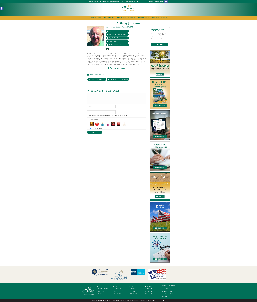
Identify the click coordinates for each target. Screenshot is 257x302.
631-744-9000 (148, 291)
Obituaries (164, 17)
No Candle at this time (96, 128)
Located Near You (109, 17)
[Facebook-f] (163, 300)
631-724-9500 (116, 291)
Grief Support (171, 289)
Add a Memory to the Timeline (117, 34)
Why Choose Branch (95, 17)
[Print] (107, 49)
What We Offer (121, 17)
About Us (164, 285)
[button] (1, 8)
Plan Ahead (131, 17)
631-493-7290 (101, 293)
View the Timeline (96, 79)
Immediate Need (172, 286)
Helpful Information (143, 17)
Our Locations (164, 295)
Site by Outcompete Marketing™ (136, 300)
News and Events (164, 292)
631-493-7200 (100, 291)
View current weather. (117, 68)
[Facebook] (166, 1)
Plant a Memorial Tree (115, 44)
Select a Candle (94, 119)
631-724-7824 (117, 293)
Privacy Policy (151, 300)
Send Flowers (155, 17)
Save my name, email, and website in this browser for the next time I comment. (108, 115)
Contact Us (165, 288)
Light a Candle (113, 31)
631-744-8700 (133, 293)
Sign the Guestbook (114, 38)
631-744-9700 (132, 291)
